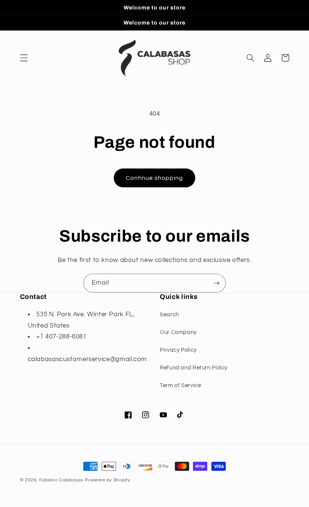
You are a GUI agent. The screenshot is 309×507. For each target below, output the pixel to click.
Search (169, 314)
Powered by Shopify (107, 480)
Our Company (178, 332)
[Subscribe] (216, 283)
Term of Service (180, 385)
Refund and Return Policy (194, 368)
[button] (23, 57)
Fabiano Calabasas (61, 480)
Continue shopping (155, 178)
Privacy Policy (178, 350)
